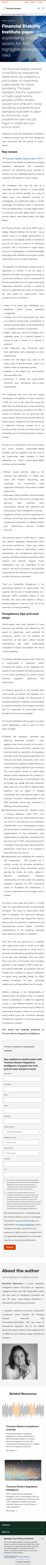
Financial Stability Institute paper (21, 158)
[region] (23, 1550)
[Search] (43, 8)
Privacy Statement (27, 1224)
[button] (23, 1524)
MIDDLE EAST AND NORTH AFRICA (14, 14)
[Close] (42, 1538)
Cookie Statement (10, 1557)
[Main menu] (38, 8)
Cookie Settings (23, 1562)
